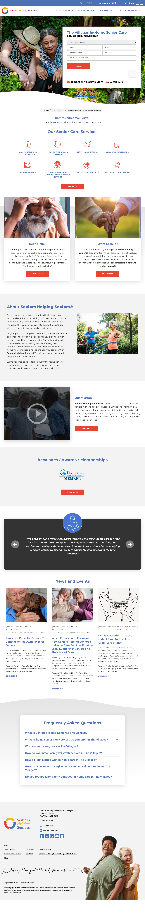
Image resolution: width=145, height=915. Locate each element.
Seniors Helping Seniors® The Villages (56, 809)
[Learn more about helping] (108, 217)
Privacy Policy (27, 879)
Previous (15, 542)
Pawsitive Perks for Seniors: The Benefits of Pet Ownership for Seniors (26, 638)
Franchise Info (135, 11)
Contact (122, 11)
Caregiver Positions (85, 11)
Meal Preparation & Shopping (57, 153)
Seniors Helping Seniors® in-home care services (25, 629)
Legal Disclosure (11, 879)
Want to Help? (108, 244)
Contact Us (72, 492)
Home (46, 110)
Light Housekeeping (87, 152)
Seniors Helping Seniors (22, 668)
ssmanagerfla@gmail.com (87, 81)
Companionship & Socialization (28, 153)
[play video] (37, 413)
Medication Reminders (117, 152)
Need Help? (37, 244)
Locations (103, 11)
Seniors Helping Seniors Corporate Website (58, 850)
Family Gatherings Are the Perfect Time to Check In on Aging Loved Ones (116, 635)
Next (130, 542)
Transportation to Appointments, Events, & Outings (57, 175)
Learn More (37, 274)
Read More (11, 672)
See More (72, 186)
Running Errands (28, 173)
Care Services (63, 11)
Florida (63, 110)
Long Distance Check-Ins (87, 173)
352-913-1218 (109, 3)
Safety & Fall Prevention (117, 173)
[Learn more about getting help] (37, 217)
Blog (112, 11)
